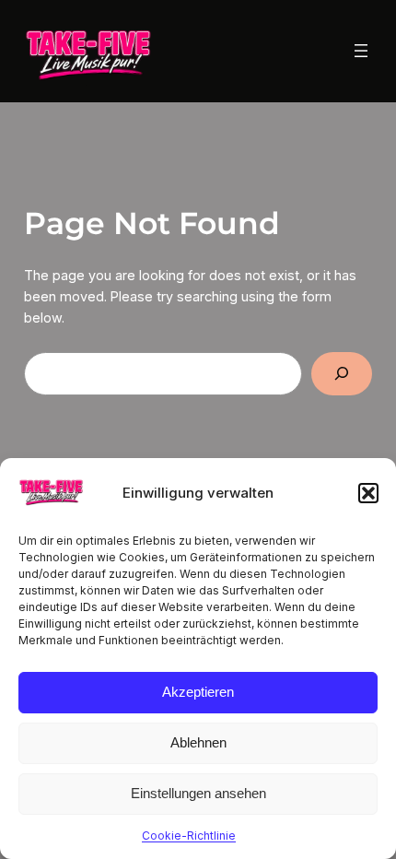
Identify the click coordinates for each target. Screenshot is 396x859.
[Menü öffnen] (361, 51)
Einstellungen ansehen (198, 793)
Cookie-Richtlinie (189, 835)
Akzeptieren (198, 692)
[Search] (342, 373)
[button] (368, 493)
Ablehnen (198, 742)
